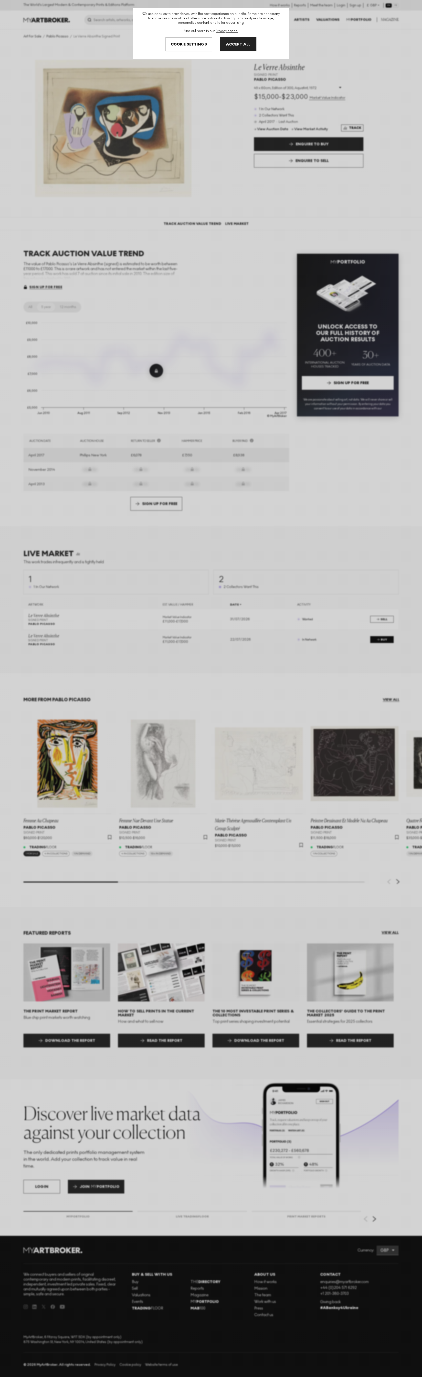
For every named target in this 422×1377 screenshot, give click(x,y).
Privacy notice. (227, 31)
